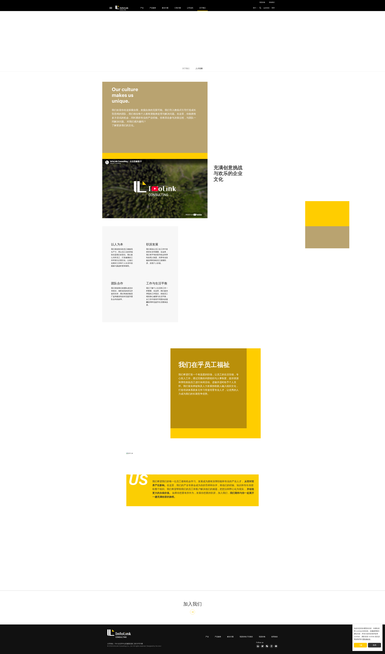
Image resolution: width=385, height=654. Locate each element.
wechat (267, 646)
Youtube (276, 646)
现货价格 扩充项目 (246, 637)
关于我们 (202, 8)
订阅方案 (177, 8)
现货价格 (262, 2)
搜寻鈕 (260, 8)
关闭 (374, 645)
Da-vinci (158, 646)
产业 (142, 8)
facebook (271, 646)
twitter (262, 646)
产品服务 (218, 637)
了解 (360, 645)
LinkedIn (258, 646)
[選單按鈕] (110, 7)
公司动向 (190, 8)
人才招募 (199, 68)
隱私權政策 (366, 639)
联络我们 (272, 2)
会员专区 (266, 8)
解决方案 (165, 8)
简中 (254, 8)
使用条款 (274, 637)
